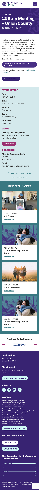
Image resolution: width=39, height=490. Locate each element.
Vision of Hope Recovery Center (13, 419)
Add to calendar (11, 79)
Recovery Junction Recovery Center (14, 413)
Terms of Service (26, 484)
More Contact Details (15, 378)
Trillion (12, 486)
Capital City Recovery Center (12, 423)
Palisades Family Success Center (13, 409)
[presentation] (3, 345)
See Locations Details (14, 428)
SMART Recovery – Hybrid (20, 173)
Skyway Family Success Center (12, 417)
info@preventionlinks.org (10, 373)
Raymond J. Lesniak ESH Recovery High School (18, 411)
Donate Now (10, 442)
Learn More (9, 144)
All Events (9, 14)
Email (6, 471)
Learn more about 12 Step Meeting (16, 64)
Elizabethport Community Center (13, 403)
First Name (8, 463)
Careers (4, 484)
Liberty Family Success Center (12, 407)
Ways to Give (10, 449)
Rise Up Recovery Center (10, 415)
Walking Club (18, 177)
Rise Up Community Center (11, 421)
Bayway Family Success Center (13, 401)
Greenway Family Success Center (13, 405)
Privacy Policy (13, 484)
